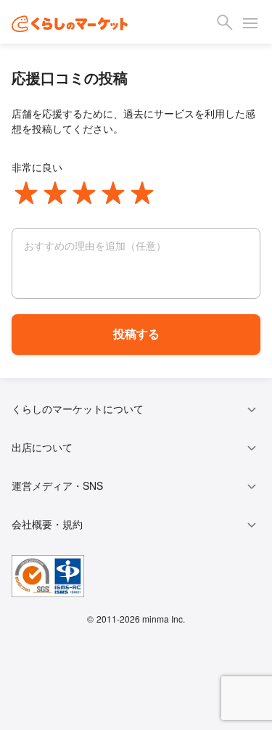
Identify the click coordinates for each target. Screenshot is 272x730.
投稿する (136, 334)
